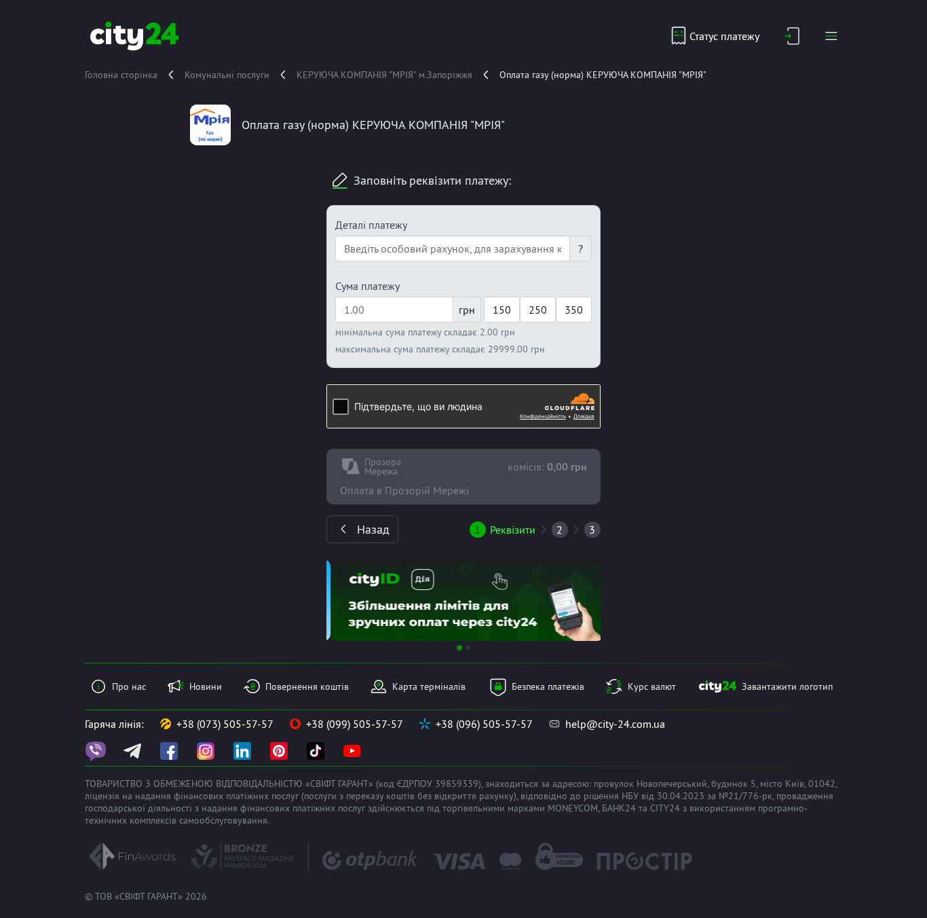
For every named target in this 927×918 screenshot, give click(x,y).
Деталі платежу (371, 224)
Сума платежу (367, 285)
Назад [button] (373, 529)
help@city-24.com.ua (615, 724)
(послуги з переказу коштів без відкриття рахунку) (408, 796)
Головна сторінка (121, 75)
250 (538, 309)
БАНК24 (619, 808)
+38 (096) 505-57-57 (484, 724)
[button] (347, 600)
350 (574, 309)
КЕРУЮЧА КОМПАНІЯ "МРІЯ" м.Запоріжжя (384, 75)
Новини (205, 686)
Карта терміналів (429, 686)
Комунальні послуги (227, 75)
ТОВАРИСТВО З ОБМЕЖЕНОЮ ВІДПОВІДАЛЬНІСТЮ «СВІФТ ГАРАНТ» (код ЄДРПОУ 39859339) (283, 783)
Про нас (129, 686)
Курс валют (652, 686)
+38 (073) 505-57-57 (224, 724)
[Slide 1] (459, 647)
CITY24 (665, 808)
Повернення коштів (307, 686)
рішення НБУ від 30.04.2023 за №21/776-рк (678, 796)
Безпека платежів (548, 686)
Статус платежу (724, 36)
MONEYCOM (573, 808)
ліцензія (102, 796)
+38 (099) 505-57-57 (354, 724)
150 (502, 309)
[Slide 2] (468, 648)
